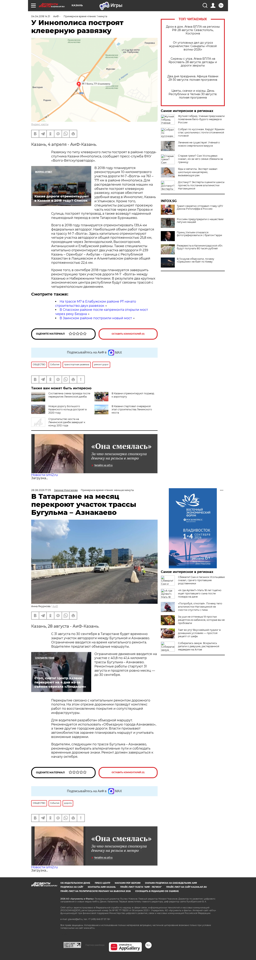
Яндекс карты (39, 124)
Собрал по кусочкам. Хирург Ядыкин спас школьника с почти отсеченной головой (201, 132)
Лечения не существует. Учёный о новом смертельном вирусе (199, 144)
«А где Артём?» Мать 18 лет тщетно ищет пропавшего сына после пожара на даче (199, 593)
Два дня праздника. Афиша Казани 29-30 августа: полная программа (192, 78)
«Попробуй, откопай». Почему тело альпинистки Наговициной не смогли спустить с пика (200, 606)
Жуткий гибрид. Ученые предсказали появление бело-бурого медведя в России (201, 119)
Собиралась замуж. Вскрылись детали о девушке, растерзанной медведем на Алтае (198, 646)
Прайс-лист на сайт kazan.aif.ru (186, 887)
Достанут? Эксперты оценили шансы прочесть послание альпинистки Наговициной (201, 185)
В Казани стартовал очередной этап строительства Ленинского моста (132, 409)
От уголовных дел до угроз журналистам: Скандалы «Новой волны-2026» (193, 46)
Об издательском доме (75, 883)
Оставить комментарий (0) (128, 334)
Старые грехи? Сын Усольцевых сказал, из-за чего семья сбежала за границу (200, 159)
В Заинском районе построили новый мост (96, 318)
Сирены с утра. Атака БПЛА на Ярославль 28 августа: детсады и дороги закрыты (193, 62)
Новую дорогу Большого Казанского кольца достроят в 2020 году (67, 409)
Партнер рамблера (94, 945)
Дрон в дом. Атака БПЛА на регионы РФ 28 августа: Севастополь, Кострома (193, 30)
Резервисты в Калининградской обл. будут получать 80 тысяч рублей (200, 247)
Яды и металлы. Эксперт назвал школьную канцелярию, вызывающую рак (197, 172)
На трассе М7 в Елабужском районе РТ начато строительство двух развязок (95, 304)
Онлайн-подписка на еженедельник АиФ (171, 883)
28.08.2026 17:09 (41, 490)
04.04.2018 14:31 (40, 16)
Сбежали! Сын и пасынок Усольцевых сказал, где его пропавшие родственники (201, 580)
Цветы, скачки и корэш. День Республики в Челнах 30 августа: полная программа (193, 94)
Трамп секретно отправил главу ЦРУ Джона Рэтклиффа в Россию (200, 207)
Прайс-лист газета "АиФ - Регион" (141, 887)
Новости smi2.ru (44, 475)
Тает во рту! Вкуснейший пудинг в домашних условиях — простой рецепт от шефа (199, 633)
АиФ (55, 606)
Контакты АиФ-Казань (102, 887)
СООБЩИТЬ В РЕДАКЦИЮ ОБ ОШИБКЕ (157, 891)
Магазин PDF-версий (127, 883)
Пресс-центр (102, 883)
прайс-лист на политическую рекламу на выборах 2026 (95, 891)
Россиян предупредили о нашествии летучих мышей (200, 220)
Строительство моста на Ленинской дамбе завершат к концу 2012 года (66, 422)
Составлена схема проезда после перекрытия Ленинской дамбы (69, 395)
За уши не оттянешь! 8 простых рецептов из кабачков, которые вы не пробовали (201, 620)
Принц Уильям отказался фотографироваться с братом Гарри (199, 234)
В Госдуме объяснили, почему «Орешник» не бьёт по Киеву (195, 260)
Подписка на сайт (71, 887)
